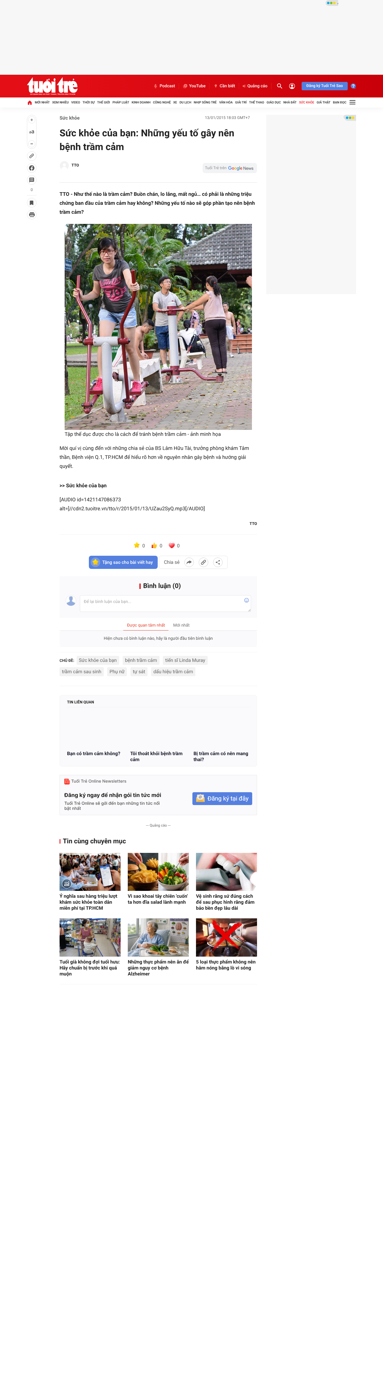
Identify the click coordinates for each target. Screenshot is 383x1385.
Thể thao (256, 102)
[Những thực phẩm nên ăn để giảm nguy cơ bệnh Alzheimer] (158, 937)
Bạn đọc (339, 102)
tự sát (139, 671)
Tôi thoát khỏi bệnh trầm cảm (156, 756)
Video (75, 102)
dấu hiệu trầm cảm (173, 671)
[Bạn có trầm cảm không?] (95, 729)
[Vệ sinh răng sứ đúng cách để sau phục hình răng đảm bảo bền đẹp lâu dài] (226, 872)
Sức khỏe (306, 102)
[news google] (230, 168)
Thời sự (89, 102)
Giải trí (241, 102)
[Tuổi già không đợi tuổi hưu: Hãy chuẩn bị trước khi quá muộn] (90, 937)
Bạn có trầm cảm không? (93, 753)
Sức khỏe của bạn (98, 660)
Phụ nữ (117, 671)
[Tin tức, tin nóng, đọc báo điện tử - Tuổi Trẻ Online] (52, 86)
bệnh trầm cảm (141, 660)
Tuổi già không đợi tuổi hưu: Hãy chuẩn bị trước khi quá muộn (90, 968)
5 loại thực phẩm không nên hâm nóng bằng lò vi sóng (226, 965)
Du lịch (185, 102)
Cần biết (227, 86)
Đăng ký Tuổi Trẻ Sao (324, 86)
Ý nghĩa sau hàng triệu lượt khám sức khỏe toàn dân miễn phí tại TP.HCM (88, 902)
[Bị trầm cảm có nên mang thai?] (222, 729)
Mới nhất (42, 102)
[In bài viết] (32, 214)
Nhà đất (290, 102)
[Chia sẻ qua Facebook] (189, 562)
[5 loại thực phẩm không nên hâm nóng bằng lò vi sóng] (226, 937)
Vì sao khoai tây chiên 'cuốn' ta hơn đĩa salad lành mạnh (158, 899)
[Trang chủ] (29, 102)
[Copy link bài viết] (203, 562)
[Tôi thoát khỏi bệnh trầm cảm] (158, 729)
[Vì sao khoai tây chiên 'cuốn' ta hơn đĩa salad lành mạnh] (158, 872)
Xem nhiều (60, 102)
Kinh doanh (141, 102)
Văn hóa (225, 102)
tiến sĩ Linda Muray (185, 660)
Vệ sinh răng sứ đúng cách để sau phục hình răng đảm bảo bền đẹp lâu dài (225, 902)
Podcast (167, 86)
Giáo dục (274, 102)
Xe (175, 102)
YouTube (197, 86)
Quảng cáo (257, 86)
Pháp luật (121, 102)
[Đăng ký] (222, 798)
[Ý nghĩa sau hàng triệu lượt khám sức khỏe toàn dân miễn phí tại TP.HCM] (90, 872)
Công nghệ (162, 102)
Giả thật (323, 102)
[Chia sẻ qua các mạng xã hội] (218, 562)
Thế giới (103, 102)
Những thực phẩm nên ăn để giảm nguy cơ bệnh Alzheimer (158, 968)
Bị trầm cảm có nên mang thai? (221, 756)
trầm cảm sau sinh (81, 671)
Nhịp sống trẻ (205, 102)
